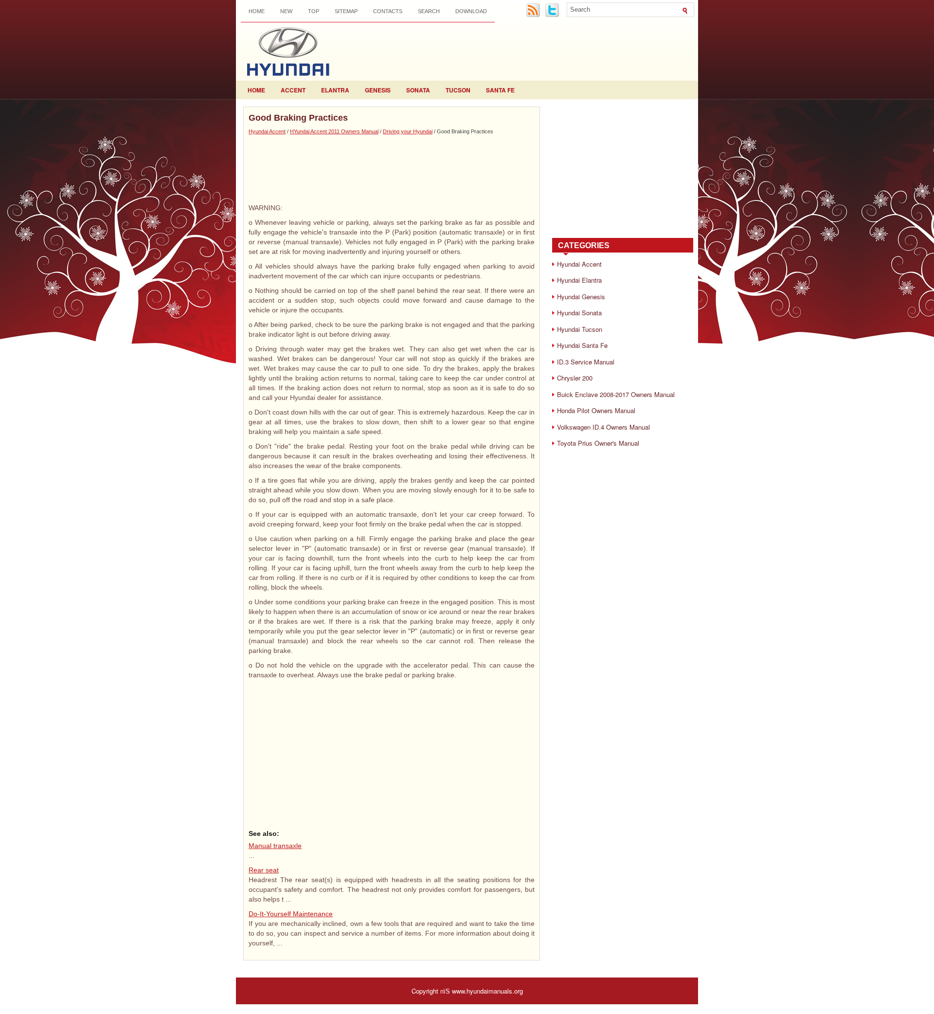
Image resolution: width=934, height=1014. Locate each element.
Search (429, 11)
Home (257, 11)
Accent (293, 90)
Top (313, 11)
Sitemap (346, 11)
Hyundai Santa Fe (582, 345)
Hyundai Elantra (579, 280)
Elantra (335, 90)
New (286, 11)
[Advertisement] (392, 169)
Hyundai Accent (267, 131)
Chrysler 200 (575, 377)
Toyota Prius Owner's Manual (598, 443)
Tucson (458, 90)
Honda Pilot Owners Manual (596, 410)
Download (471, 11)
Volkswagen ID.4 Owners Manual (603, 427)
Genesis (378, 90)
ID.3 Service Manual (585, 361)
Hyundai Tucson (579, 329)
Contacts (387, 11)
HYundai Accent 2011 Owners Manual (334, 131)
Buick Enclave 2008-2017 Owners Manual (616, 394)
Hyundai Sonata (579, 312)
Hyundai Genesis (581, 296)
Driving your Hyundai (407, 131)
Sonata (418, 90)
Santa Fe (500, 90)
